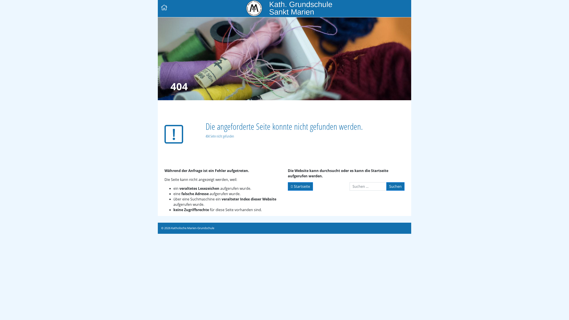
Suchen (395, 186)
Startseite (301, 186)
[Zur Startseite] (164, 8)
